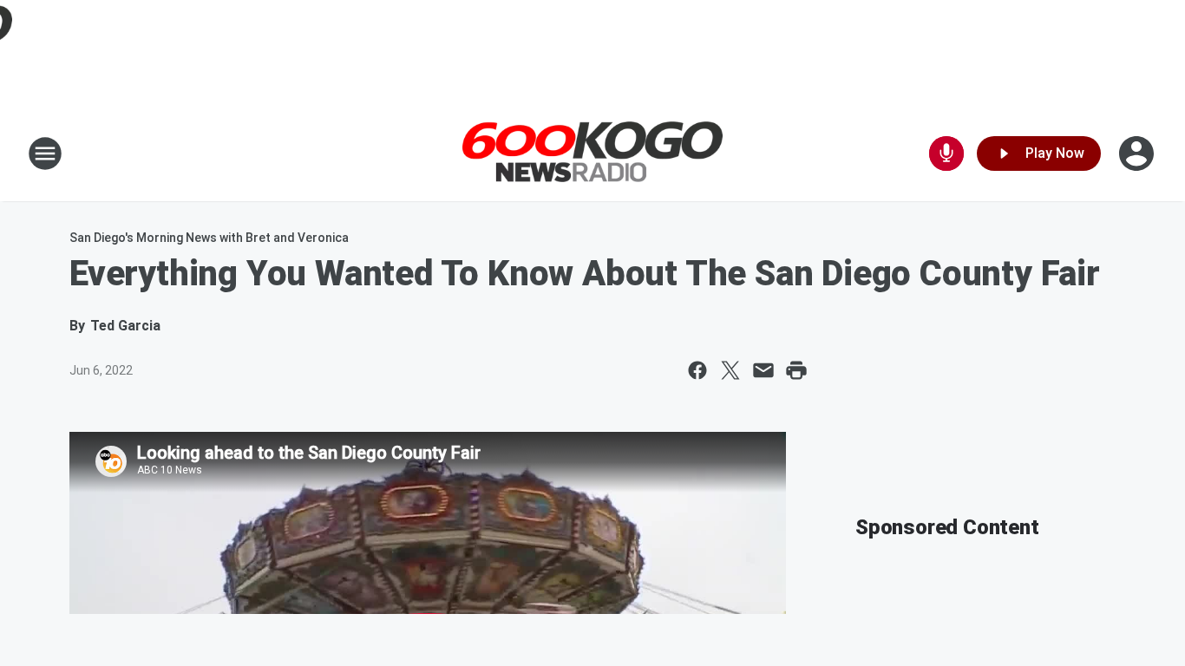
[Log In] (1138, 153)
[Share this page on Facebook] (697, 370)
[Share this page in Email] (763, 370)
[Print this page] (796, 370)
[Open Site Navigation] (45, 153)
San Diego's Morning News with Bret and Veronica (209, 238)
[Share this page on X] (730, 370)
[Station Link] (592, 153)
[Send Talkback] (946, 153)
